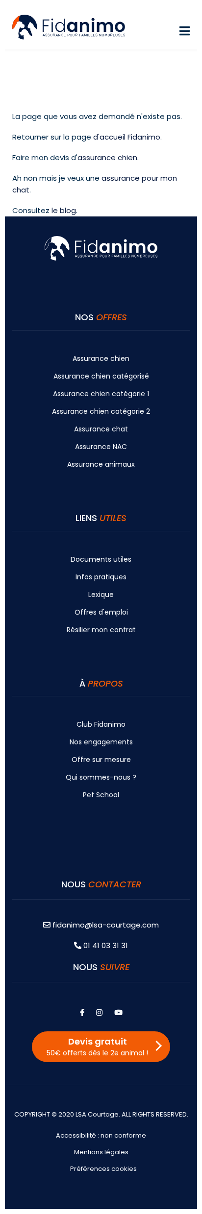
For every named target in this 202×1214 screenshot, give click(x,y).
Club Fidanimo (101, 724)
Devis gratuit (97, 1046)
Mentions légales (101, 1152)
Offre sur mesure (101, 759)
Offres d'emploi (101, 612)
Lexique (101, 594)
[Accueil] (68, 26)
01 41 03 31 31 (104, 945)
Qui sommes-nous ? (101, 777)
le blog (63, 210)
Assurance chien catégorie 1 (101, 394)
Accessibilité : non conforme (101, 1135)
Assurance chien (101, 358)
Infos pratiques (101, 577)
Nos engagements (101, 742)
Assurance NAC (101, 447)
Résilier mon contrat (101, 630)
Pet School (101, 795)
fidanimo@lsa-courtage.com (105, 925)
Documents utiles (101, 559)
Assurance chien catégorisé (101, 376)
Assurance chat (101, 429)
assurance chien (107, 157)
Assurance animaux (101, 464)
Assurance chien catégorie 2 (101, 411)
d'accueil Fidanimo (126, 137)
